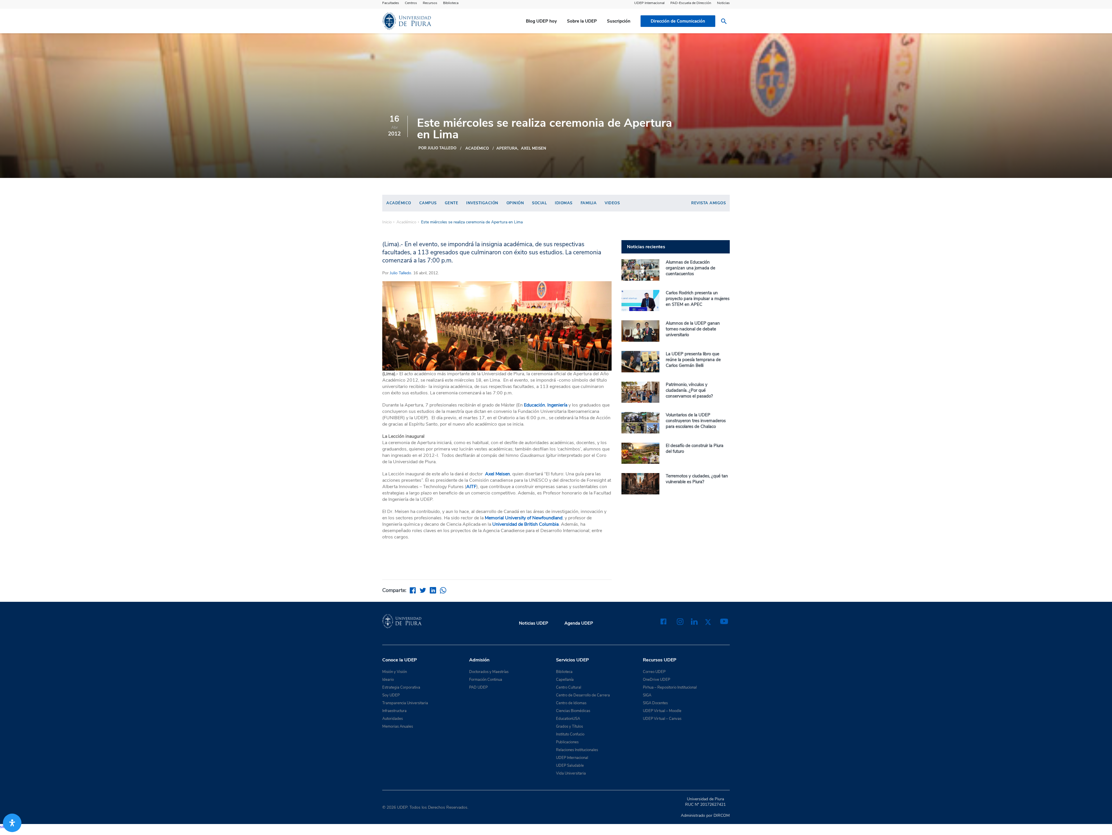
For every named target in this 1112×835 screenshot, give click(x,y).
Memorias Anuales (397, 726)
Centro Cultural (568, 687)
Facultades (390, 3)
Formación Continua (485, 679)
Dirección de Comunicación (678, 21)
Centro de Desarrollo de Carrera (583, 695)
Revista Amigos (708, 203)
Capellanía (565, 679)
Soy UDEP (391, 695)
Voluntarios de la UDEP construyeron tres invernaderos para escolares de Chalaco (696, 420)
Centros (411, 3)
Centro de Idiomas (571, 703)
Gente (451, 203)
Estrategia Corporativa (401, 687)
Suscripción (618, 21)
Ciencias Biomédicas (573, 710)
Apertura (506, 148)
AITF (471, 486)
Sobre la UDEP (582, 21)
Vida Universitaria (571, 773)
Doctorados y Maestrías (489, 671)
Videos (612, 203)
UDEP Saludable (570, 765)
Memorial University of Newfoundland (523, 518)
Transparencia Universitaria (405, 703)
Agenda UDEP (578, 623)
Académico (477, 148)
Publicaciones (567, 742)
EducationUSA (568, 718)
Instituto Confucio (570, 734)
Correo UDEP (654, 671)
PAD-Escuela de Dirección (690, 3)
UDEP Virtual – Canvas (662, 718)
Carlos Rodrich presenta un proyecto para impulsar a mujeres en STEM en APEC (697, 298)
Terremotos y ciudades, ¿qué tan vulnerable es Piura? (697, 479)
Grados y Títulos (569, 726)
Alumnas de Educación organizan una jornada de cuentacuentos (690, 268)
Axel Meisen (533, 148)
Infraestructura (394, 710)
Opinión (515, 203)
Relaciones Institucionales (577, 750)
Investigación (482, 203)
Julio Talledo (400, 273)
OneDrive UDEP (656, 679)
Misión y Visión (394, 671)
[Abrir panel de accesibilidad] (12, 823)
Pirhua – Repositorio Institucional (670, 687)
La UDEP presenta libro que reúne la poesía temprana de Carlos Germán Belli (693, 359)
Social (539, 203)
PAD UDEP (478, 687)
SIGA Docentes (655, 703)
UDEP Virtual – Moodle (662, 710)
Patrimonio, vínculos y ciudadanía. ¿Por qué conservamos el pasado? (689, 390)
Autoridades (392, 718)
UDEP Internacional (649, 3)
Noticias (723, 3)
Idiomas (564, 203)
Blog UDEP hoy (541, 21)
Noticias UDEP (533, 623)
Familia (589, 203)
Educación (534, 405)
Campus (428, 203)
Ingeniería (557, 405)
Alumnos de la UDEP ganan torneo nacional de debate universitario (693, 329)
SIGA (647, 695)
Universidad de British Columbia (525, 524)
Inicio (387, 222)
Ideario (388, 679)
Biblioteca (450, 3)
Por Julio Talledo (437, 148)
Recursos (430, 3)
